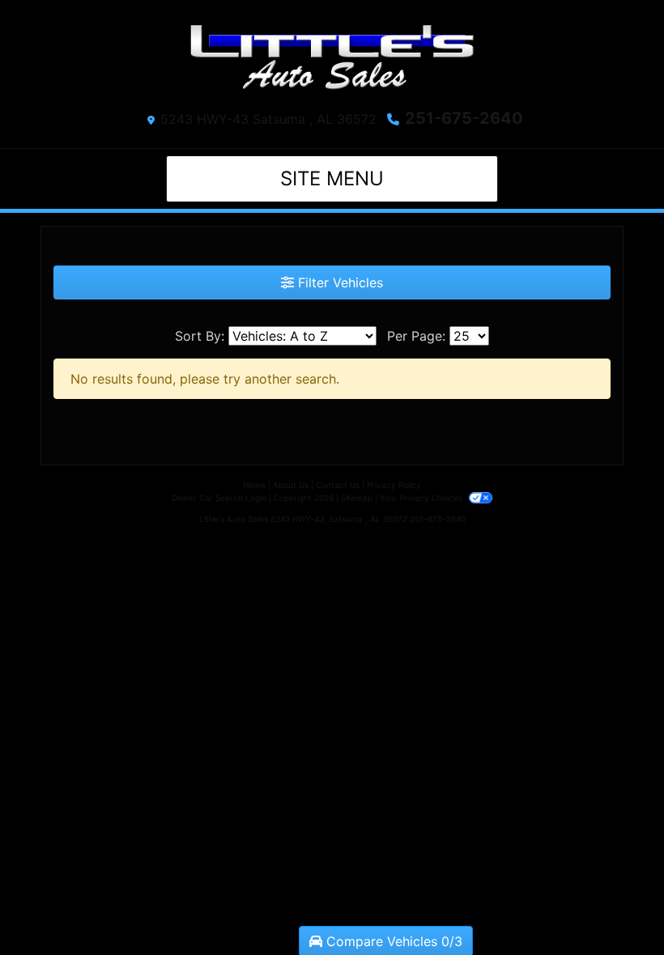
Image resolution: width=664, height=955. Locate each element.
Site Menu (332, 178)
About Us (291, 485)
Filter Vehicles (338, 282)
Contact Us (338, 485)
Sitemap (356, 498)
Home (254, 485)
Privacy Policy (394, 485)
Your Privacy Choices (422, 498)
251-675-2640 (464, 118)
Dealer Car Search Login (219, 498)
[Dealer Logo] (332, 57)
